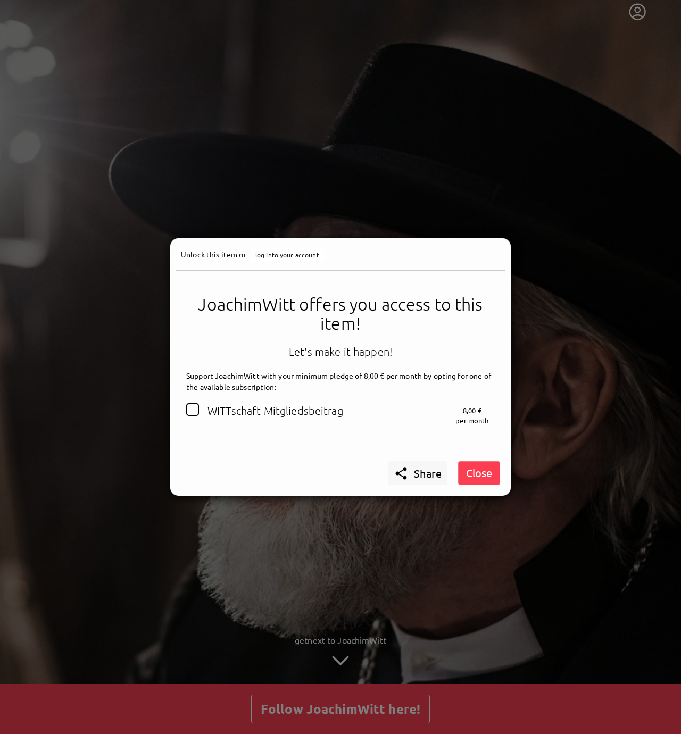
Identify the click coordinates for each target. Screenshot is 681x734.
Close (479, 472)
